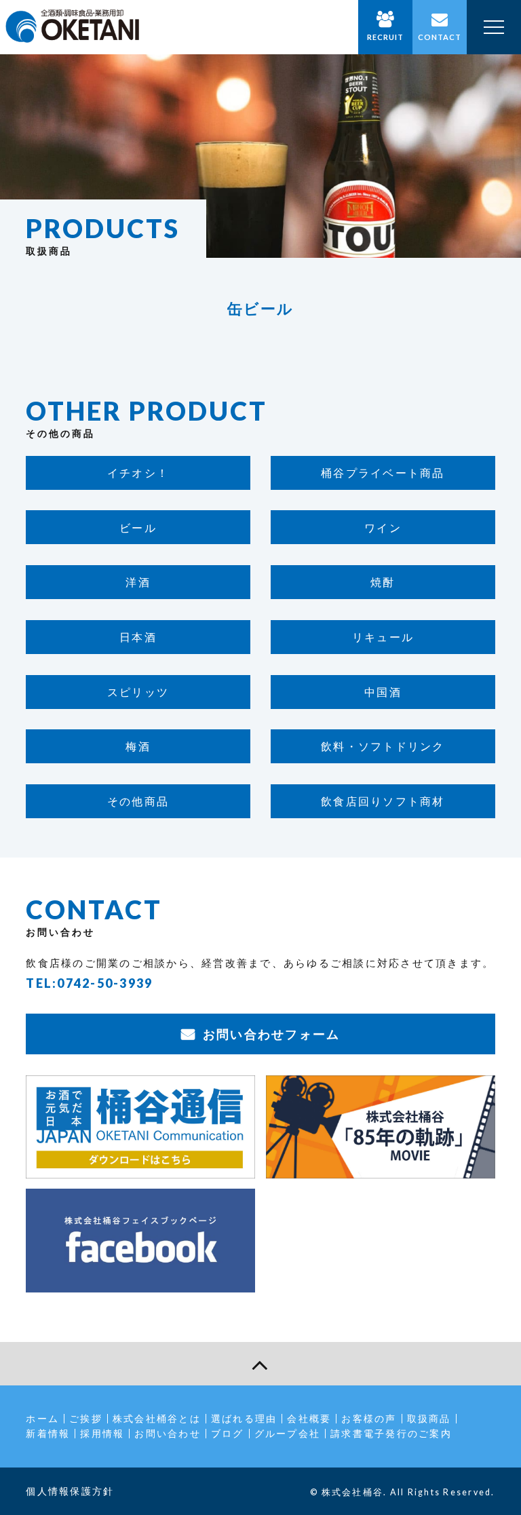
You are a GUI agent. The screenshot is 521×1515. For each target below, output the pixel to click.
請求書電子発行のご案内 (391, 1433)
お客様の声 (368, 1418)
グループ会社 (287, 1433)
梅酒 (138, 746)
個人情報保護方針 (70, 1491)
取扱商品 (429, 1418)
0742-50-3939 (105, 983)
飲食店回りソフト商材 (383, 800)
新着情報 (48, 1433)
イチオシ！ (138, 472)
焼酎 (382, 581)
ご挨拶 (85, 1418)
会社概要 (309, 1418)
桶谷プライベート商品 (383, 472)
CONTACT (440, 37)
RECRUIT (385, 37)
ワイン (383, 527)
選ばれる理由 (244, 1418)
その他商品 (138, 800)
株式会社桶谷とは (157, 1418)
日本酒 (138, 636)
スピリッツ (138, 691)
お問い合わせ (167, 1433)
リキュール (383, 636)
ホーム (42, 1418)
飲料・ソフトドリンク (383, 746)
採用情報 (102, 1433)
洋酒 (138, 581)
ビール (138, 527)
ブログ (227, 1433)
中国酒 (383, 691)
